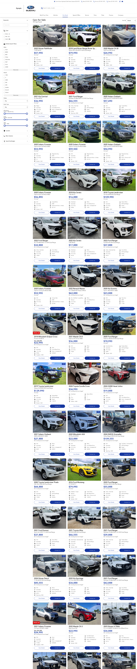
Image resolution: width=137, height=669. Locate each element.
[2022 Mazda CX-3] (84, 614)
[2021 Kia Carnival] (49, 84)
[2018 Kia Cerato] (84, 180)
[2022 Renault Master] (84, 276)
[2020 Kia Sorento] (119, 276)
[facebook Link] (120, 1)
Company (120, 15)
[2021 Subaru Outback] (49, 421)
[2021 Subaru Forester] (49, 614)
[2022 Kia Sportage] (84, 566)
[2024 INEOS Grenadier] (119, 421)
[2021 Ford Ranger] (84, 84)
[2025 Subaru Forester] (49, 132)
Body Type (6, 104)
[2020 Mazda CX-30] (119, 36)
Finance (111, 15)
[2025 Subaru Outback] (119, 84)
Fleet (102, 15)
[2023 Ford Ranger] (119, 228)
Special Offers (76, 15)
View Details (42, 68)
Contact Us (57, 68)
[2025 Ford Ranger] (119, 324)
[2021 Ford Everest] (49, 517)
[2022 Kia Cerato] (84, 228)
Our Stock (65, 15)
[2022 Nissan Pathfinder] (49, 36)
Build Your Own (44, 15)
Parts (95, 15)
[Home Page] (26, 8)
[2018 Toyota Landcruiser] (119, 180)
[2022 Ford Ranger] (49, 228)
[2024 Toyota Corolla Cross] (84, 373)
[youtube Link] (122, 1)
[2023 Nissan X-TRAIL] (119, 614)
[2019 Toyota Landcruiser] (49, 373)
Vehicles (55, 15)
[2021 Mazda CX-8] (84, 324)
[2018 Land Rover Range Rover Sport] (84, 36)
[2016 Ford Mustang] (84, 469)
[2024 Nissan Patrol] (49, 566)
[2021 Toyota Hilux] (84, 517)
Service (87, 15)
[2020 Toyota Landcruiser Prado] (49, 469)
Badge (5, 98)
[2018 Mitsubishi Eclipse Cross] (49, 324)
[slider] (5, 114)
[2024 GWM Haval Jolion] (119, 373)
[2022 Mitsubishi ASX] (84, 421)
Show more (15, 69)
